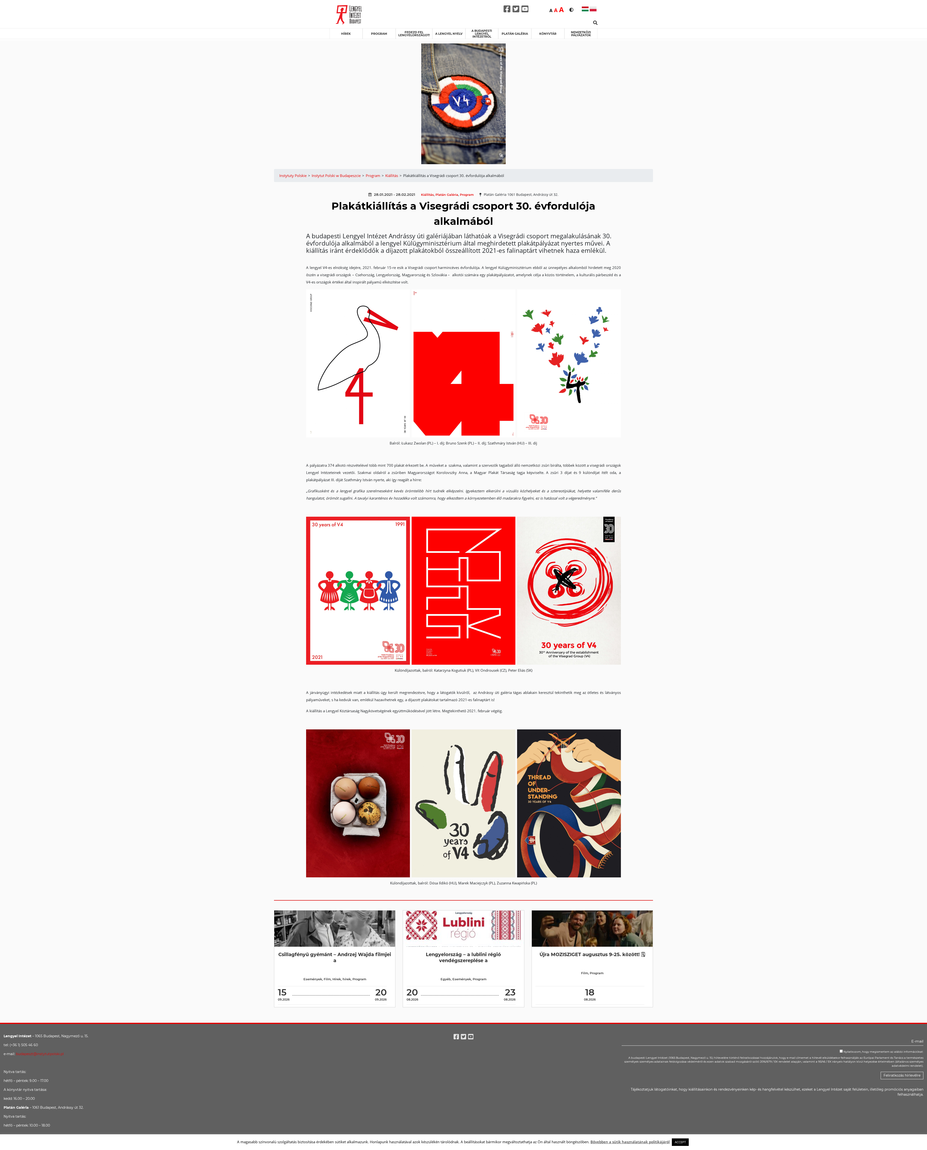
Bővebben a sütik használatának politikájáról (630, 1141)
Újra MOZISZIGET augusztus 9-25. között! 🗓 (592, 954)
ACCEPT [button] (680, 1142)
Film (327, 979)
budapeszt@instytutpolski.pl (40, 1054)
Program (379, 33)
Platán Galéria (515, 33)
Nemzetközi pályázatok (581, 33)
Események (312, 979)
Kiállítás (427, 195)
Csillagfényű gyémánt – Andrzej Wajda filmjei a (334, 957)
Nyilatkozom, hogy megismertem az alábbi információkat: (883, 1051)
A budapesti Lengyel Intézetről (481, 33)
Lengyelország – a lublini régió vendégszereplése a (463, 957)
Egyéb (446, 979)
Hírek (346, 33)
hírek (347, 979)
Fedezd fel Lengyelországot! (414, 33)
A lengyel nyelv (449, 33)
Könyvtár (547, 33)
